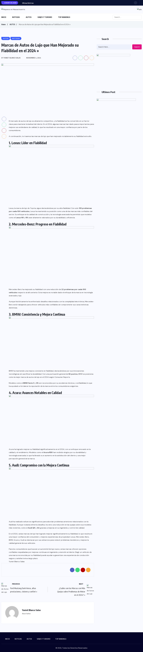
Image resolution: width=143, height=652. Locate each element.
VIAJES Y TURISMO (45, 17)
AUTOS (29, 17)
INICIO (3, 17)
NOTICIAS (16, 17)
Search (137, 47)
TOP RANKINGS (64, 17)
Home (3, 24)
